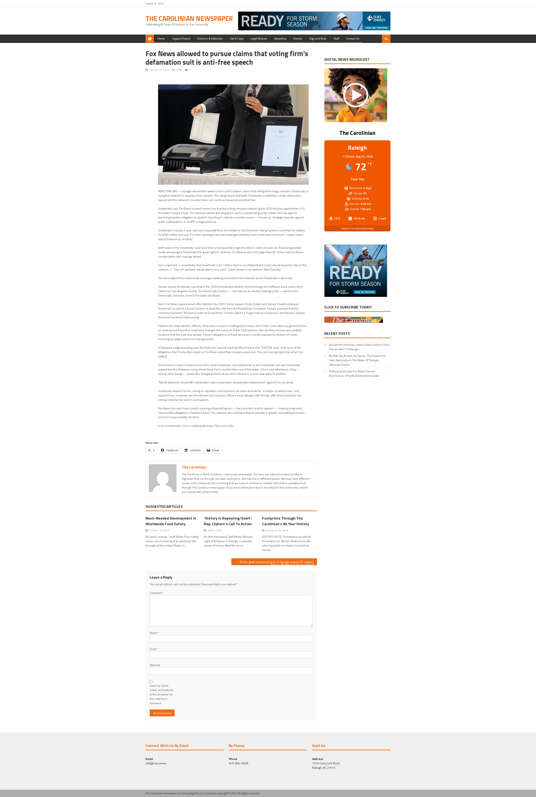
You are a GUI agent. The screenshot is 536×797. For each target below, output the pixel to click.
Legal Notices (259, 38)
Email (154, 649)
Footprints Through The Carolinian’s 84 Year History (285, 521)
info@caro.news (156, 763)
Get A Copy (237, 38)
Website (155, 665)
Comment (157, 593)
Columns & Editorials (210, 38)
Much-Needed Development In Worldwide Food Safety (171, 521)
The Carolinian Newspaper (189, 18)
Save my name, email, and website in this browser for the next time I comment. (161, 694)
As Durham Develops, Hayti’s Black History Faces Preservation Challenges (359, 346)
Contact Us (352, 38)
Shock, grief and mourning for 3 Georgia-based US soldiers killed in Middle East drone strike (277, 562)
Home (161, 38)
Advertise (280, 38)
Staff (336, 38)
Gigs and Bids (317, 38)
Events (298, 38)
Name (154, 633)
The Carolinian (194, 467)
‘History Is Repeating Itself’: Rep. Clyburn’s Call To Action (228, 521)
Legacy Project (181, 38)
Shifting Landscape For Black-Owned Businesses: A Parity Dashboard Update (354, 373)
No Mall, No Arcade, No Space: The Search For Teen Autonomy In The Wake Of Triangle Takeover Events (357, 360)
